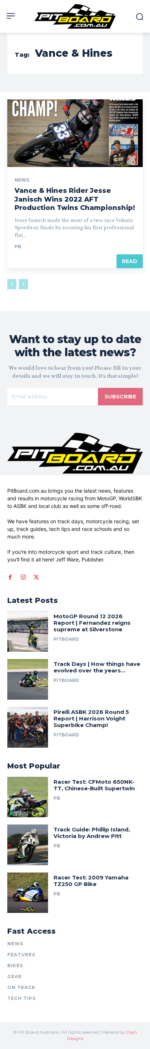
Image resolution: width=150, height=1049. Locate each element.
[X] (36, 577)
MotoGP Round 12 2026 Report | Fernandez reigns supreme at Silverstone (92, 623)
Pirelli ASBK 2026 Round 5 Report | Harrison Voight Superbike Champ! (91, 718)
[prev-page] (11, 284)
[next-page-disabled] (23, 284)
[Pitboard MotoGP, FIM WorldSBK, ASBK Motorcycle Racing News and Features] (74, 16)
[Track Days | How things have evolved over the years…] (27, 679)
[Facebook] (10, 577)
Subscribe (120, 396)
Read (129, 261)
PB (18, 246)
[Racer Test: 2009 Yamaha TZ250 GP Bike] (27, 893)
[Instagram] (23, 577)
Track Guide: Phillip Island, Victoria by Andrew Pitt (92, 832)
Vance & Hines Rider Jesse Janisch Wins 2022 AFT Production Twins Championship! (75, 199)
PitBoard (66, 639)
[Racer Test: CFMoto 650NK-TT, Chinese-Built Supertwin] (27, 797)
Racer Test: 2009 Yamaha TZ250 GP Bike (91, 880)
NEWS (22, 180)
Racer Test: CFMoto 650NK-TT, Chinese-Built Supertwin (95, 785)
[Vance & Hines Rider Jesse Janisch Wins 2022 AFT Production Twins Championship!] (75, 133)
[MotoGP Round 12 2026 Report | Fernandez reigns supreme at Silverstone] (27, 631)
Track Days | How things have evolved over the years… (97, 667)
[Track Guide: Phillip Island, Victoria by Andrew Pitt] (27, 845)
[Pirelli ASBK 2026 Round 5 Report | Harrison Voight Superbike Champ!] (27, 727)
